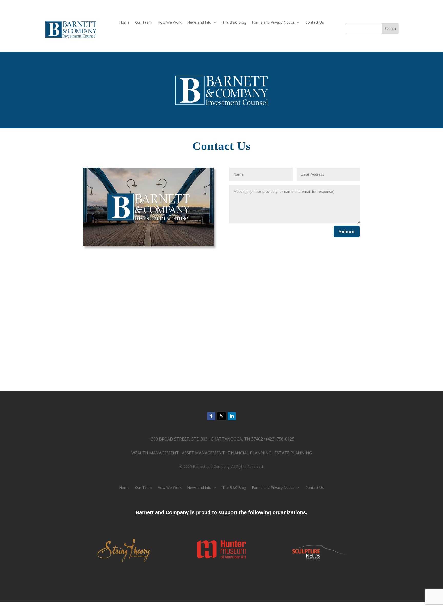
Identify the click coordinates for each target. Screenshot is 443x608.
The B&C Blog (234, 23)
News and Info (199, 23)
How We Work (170, 23)
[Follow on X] (221, 416)
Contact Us (314, 23)
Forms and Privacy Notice (273, 23)
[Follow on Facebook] (211, 416)
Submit (347, 231)
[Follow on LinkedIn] (232, 416)
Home (124, 23)
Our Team (143, 23)
